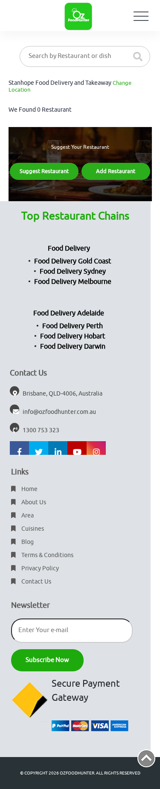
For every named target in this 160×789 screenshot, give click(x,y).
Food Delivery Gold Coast (72, 261)
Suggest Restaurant (44, 171)
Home (29, 489)
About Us (33, 502)
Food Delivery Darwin (72, 346)
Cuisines (32, 528)
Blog (27, 542)
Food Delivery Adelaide (68, 313)
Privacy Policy (39, 568)
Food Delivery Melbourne (72, 281)
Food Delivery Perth (72, 326)
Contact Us (35, 581)
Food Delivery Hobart (72, 336)
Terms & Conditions (46, 555)
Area (27, 515)
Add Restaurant (115, 171)
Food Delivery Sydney (73, 271)
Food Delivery (69, 248)
